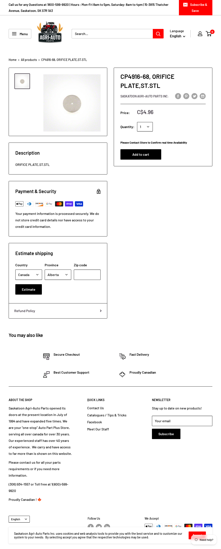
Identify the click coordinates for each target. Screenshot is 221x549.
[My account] (200, 33)
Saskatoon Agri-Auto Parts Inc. (144, 96)
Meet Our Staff (98, 429)
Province (51, 265)
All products (29, 60)
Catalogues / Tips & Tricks (106, 415)
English (15, 519)
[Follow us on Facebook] (91, 527)
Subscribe (166, 434)
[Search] (158, 33)
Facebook (94, 422)
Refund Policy (24, 311)
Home (13, 60)
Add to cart (140, 154)
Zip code (80, 265)
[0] (209, 33)
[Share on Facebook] (178, 95)
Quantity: (127, 127)
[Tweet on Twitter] (194, 95)
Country (21, 265)
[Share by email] (203, 95)
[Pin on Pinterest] (186, 95)
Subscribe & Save (198, 8)
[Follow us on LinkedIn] (107, 527)
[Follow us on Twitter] (99, 527)
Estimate (28, 289)
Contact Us (95, 408)
